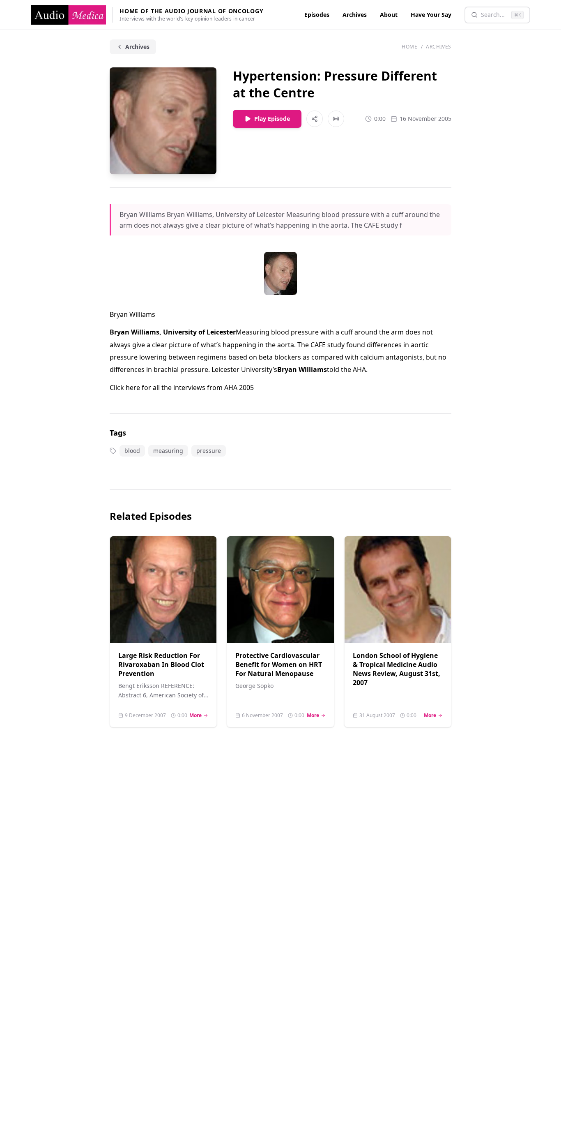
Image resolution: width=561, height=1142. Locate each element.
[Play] (200, 626)
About (389, 14)
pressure (208, 450)
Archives (355, 14)
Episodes (316, 14)
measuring (168, 450)
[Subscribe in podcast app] (336, 119)
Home (409, 47)
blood (132, 450)
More (198, 715)
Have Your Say (431, 14)
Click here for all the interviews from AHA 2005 (182, 387)
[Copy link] (314, 119)
